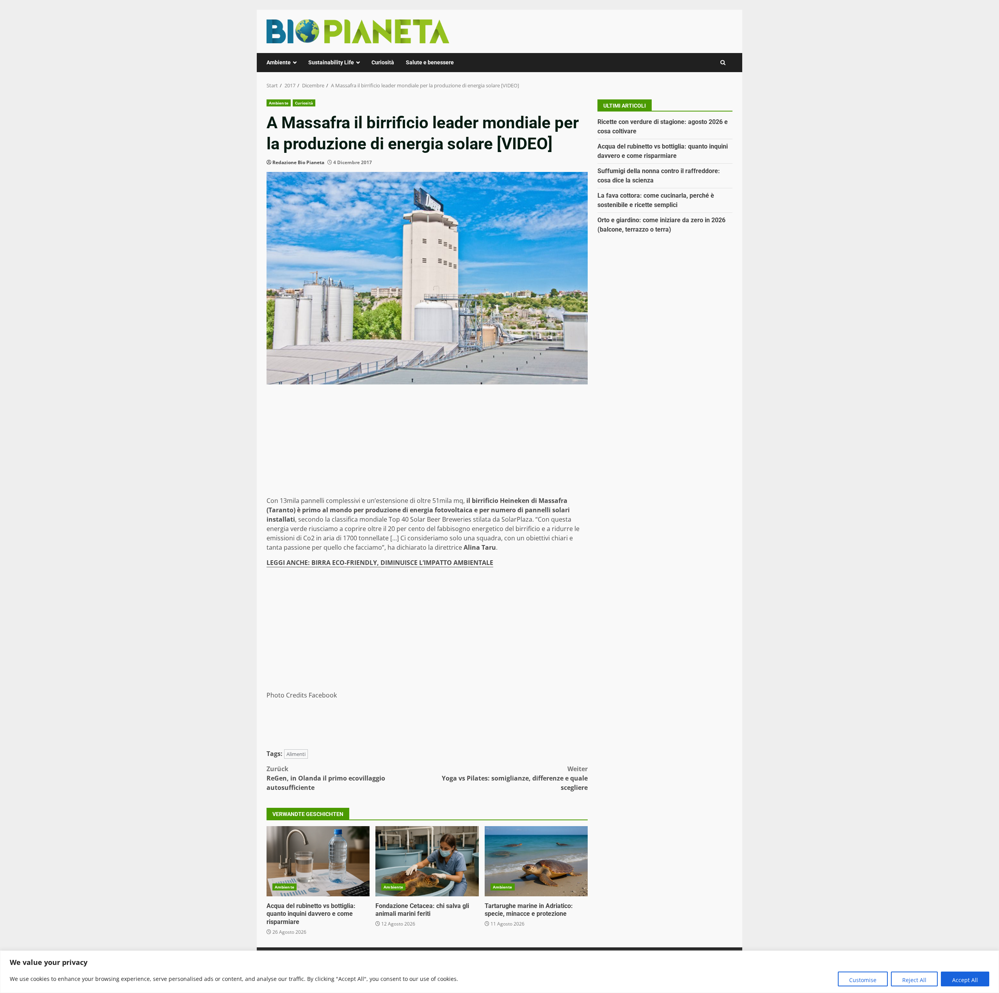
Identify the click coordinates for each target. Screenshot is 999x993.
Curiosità (383, 62)
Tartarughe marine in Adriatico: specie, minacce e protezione (536, 861)
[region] (499, 972)
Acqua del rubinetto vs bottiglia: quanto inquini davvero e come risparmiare (318, 861)
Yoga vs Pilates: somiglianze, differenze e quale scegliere (515, 778)
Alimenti (296, 754)
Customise (862, 980)
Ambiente (279, 62)
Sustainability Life (331, 62)
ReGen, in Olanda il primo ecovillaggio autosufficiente (326, 778)
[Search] (722, 62)
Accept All (965, 980)
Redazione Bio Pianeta (298, 162)
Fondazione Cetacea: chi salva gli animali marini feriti (426, 861)
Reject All (914, 980)
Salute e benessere (430, 62)
